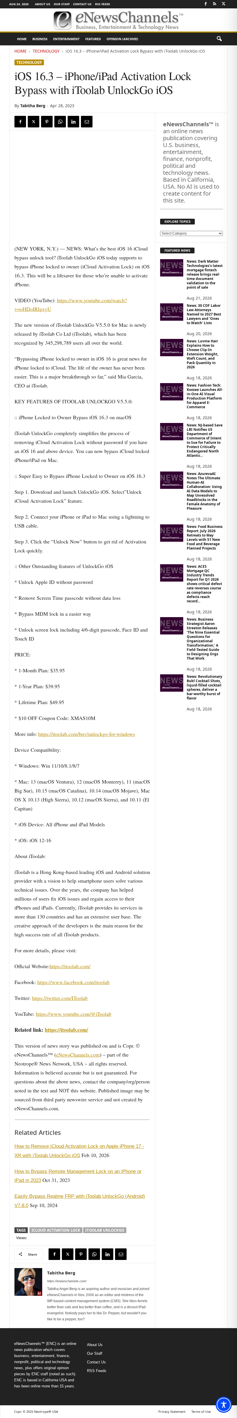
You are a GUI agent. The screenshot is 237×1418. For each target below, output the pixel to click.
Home (22, 39)
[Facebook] (205, 4)
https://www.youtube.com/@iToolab (73, 1013)
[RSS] (214, 4)
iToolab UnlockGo (104, 1230)
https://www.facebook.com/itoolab (73, 982)
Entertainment (66, 39)
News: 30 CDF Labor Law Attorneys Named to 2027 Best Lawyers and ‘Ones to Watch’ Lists (204, 314)
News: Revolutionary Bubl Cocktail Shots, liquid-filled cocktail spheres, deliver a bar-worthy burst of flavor (204, 687)
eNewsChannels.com (78, 1054)
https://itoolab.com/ (70, 966)
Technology (46, 51)
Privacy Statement (172, 1411)
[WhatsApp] (60, 121)
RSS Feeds (102, 4)
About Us (42, 4)
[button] (219, 39)
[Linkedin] (73, 121)
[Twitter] (223, 4)
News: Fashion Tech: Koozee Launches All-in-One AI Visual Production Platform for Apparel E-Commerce (205, 396)
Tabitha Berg (32, 105)
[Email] (86, 121)
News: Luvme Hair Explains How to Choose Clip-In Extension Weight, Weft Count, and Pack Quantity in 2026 (202, 354)
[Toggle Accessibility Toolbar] (223, 1404)
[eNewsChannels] (118, 19)
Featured (93, 39)
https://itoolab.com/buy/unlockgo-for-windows (86, 733)
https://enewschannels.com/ (66, 1281)
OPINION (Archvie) (122, 39)
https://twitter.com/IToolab (60, 997)
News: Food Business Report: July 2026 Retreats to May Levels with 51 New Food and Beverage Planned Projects (205, 537)
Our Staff (62, 4)
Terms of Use (201, 1411)
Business (39, 39)
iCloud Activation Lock (56, 1230)
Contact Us (82, 4)
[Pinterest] (47, 121)
